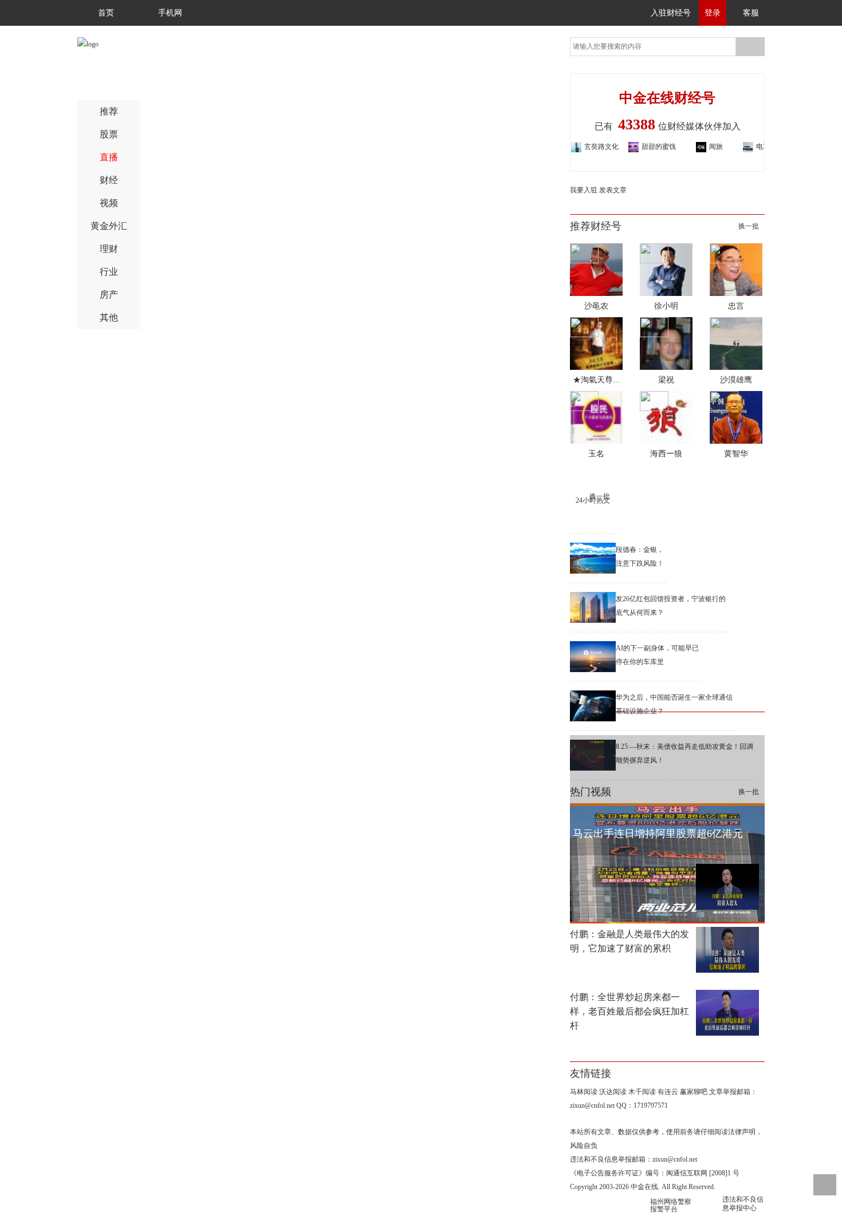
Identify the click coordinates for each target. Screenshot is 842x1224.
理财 (109, 250)
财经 (109, 181)
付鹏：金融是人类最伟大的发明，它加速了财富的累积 (629, 941)
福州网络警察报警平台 (670, 1205)
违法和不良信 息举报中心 (743, 1203)
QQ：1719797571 (642, 1105)
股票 (109, 135)
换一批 (748, 226)
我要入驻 (583, 190)
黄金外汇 (109, 227)
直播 (109, 158)
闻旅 (700, 147)
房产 (109, 296)
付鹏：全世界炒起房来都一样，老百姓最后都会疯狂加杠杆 (629, 1011)
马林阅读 (583, 1092)
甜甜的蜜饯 (642, 147)
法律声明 (742, 1132)
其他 (109, 318)
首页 (106, 13)
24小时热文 (593, 500)
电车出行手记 (757, 147)
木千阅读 (642, 1092)
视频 (109, 204)
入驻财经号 (671, 13)
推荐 (109, 112)
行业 (109, 273)
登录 (713, 13)
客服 (751, 13)
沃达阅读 (613, 1092)
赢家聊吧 (693, 1092)
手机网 (170, 13)
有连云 (668, 1092)
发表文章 (613, 190)
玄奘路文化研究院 (585, 147)
